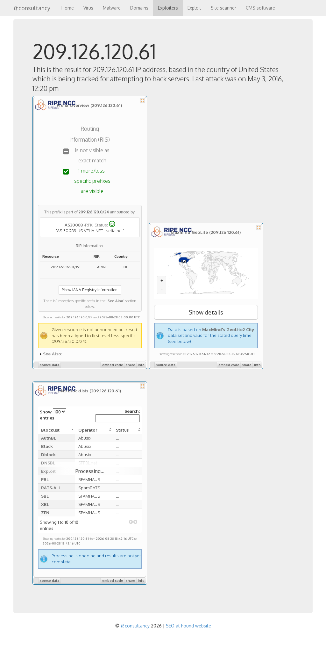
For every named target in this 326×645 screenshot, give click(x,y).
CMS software (260, 8)
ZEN (45, 512)
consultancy (31, 7)
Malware (112, 8)
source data (49, 365)
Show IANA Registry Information (89, 289)
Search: (132, 411)
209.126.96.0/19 (65, 266)
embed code (112, 365)
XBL (45, 504)
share (130, 365)
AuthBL (48, 438)
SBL (45, 496)
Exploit (194, 8)
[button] (130, 521)
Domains (139, 8)
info (141, 365)
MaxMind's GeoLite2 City (228, 329)
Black (47, 446)
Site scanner (223, 8)
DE (126, 266)
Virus (88, 8)
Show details (206, 312)
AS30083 (74, 224)
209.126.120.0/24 (94, 212)
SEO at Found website (188, 625)
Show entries (47, 414)
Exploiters (168, 8)
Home (67, 8)
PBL (45, 479)
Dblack (48, 454)
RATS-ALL (51, 487)
